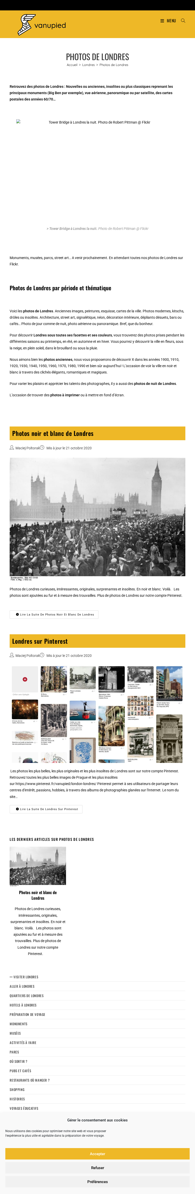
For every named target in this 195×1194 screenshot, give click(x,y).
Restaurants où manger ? (30, 1080)
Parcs (14, 1051)
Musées (15, 1033)
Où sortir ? (18, 1061)
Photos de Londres (114, 65)
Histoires (17, 1098)
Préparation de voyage (27, 1014)
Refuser (97, 1168)
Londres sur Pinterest (40, 640)
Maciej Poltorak (27, 448)
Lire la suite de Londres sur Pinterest (48, 809)
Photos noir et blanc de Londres (53, 433)
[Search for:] (181, 21)
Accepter (97, 1154)
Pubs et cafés (20, 1070)
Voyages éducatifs (24, 1108)
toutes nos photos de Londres (153, 258)
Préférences (97, 1182)
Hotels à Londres (23, 1005)
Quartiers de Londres (26, 995)
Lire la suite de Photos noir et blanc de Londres (56, 614)
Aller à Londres (22, 986)
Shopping (17, 1089)
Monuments (18, 1023)
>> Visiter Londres (24, 976)
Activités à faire (23, 1042)
